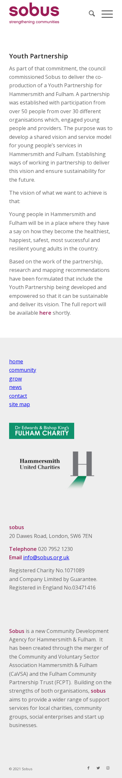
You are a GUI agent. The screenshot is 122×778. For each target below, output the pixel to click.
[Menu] (104, 13)
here (46, 312)
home (16, 361)
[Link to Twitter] (98, 768)
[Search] (88, 13)
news (15, 387)
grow (15, 378)
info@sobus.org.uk (46, 557)
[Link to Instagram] (108, 768)
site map (19, 404)
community (22, 369)
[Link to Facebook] (88, 768)
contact (18, 395)
